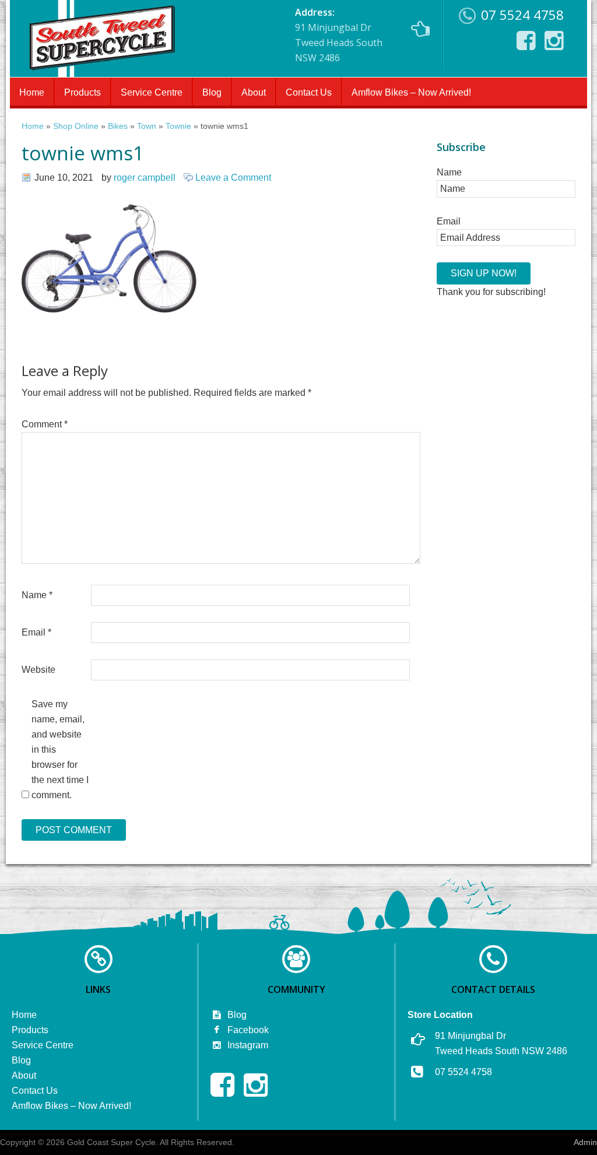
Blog (212, 92)
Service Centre (151, 92)
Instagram (246, 1045)
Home (31, 92)
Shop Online (76, 126)
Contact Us (309, 92)
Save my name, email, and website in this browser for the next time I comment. (60, 749)
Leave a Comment (233, 177)
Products (82, 92)
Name (37, 595)
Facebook (247, 1030)
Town (146, 126)
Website (38, 670)
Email (36, 632)
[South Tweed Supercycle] (101, 73)
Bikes (118, 126)
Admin (585, 1142)
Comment (45, 424)
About (253, 92)
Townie (178, 126)
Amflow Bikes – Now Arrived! (411, 92)
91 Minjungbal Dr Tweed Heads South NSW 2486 (338, 35)
